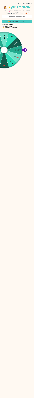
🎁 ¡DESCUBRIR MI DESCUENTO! (17, 21)
